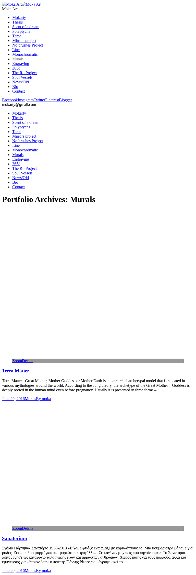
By (43, 398)
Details (27, 361)
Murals (30, 398)
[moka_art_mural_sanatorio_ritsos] (92, 524)
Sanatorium (14, 538)
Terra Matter (15, 370)
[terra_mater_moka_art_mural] (92, 356)
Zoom (17, 361)
